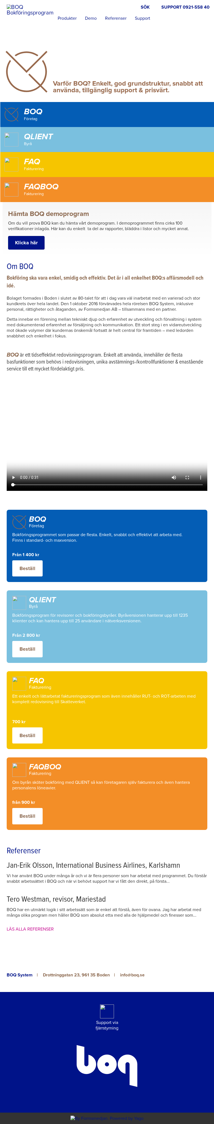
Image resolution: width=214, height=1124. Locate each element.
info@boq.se (132, 975)
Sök (145, 7)
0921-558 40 (196, 7)
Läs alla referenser (30, 929)
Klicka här (26, 243)
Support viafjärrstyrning (107, 1025)
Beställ (27, 568)
